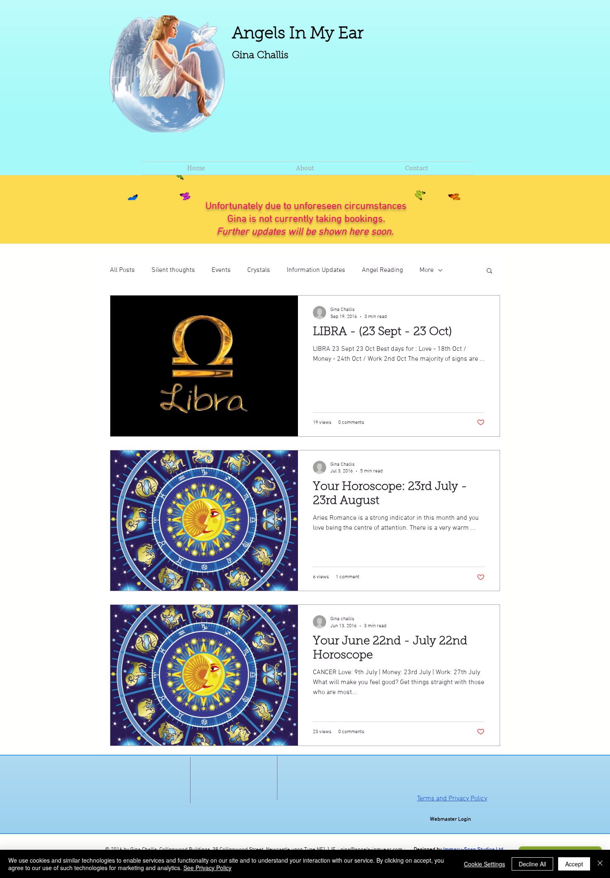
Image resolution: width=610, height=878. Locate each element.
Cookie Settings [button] (484, 864)
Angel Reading (382, 270)
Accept (574, 864)
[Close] (600, 863)
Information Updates (316, 270)
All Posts (122, 270)
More (427, 270)
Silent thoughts (173, 270)
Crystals (258, 270)
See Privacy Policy (207, 867)
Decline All (532, 864)
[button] (489, 271)
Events (221, 270)
